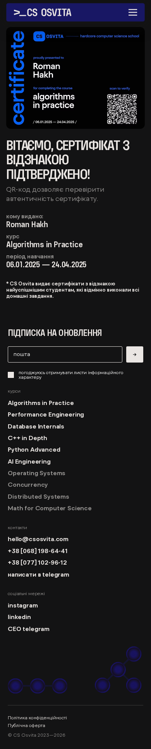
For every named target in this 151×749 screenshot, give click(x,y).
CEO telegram (29, 629)
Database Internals (36, 426)
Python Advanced (34, 449)
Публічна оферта (26, 725)
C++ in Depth (27, 438)
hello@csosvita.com (38, 539)
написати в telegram (38, 574)
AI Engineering (29, 461)
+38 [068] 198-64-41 (39, 551)
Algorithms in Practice (41, 403)
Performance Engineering (46, 414)
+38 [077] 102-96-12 (37, 562)
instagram (23, 605)
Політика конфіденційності (37, 717)
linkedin (19, 617)
